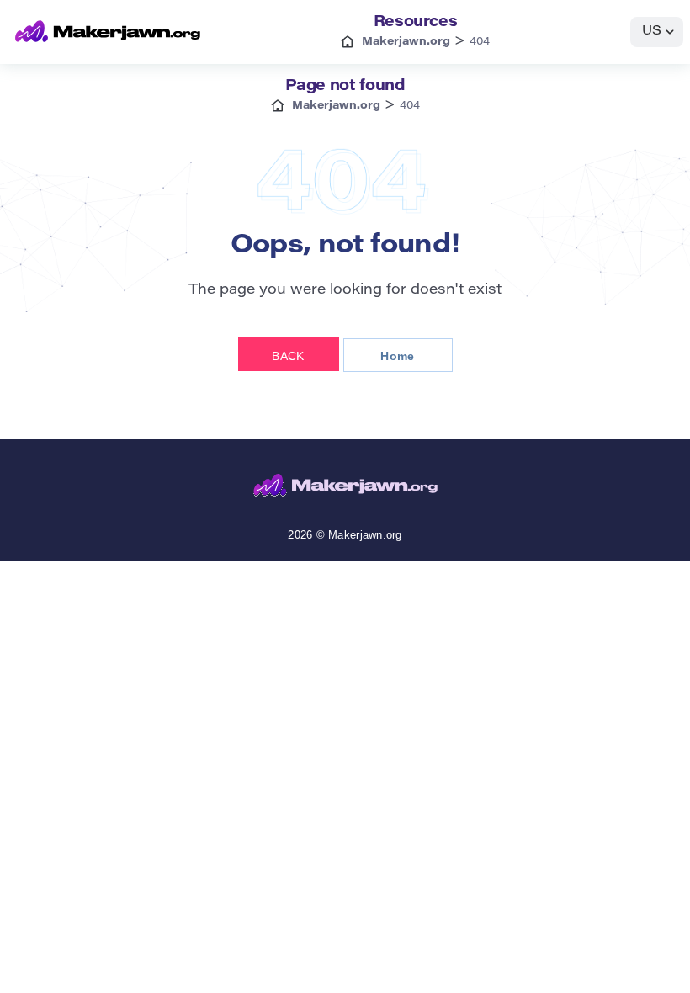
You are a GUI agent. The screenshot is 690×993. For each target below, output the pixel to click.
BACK (288, 356)
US (651, 31)
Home (397, 356)
